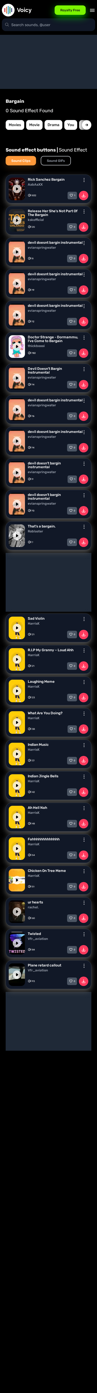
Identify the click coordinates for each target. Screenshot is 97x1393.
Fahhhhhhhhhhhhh (44, 839)
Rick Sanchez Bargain (46, 179)
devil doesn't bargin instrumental (44, 465)
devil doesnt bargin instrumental (55, 242)
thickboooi (36, 346)
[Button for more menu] (84, 180)
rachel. (33, 907)
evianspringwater (42, 248)
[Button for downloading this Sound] (83, 195)
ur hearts (35, 902)
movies (15, 125)
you (70, 125)
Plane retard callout (44, 965)
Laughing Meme (41, 681)
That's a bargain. (42, 526)
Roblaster (35, 531)
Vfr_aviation (38, 939)
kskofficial (36, 220)
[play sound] (17, 189)
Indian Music (38, 744)
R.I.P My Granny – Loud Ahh (50, 650)
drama (53, 125)
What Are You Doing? (45, 713)
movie (34, 125)
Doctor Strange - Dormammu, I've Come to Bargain (53, 339)
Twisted (34, 934)
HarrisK (34, 624)
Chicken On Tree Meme (47, 871)
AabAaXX (35, 185)
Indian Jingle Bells (43, 776)
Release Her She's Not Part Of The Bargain (52, 213)
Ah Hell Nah (37, 808)
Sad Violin (36, 618)
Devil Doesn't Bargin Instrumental (45, 370)
